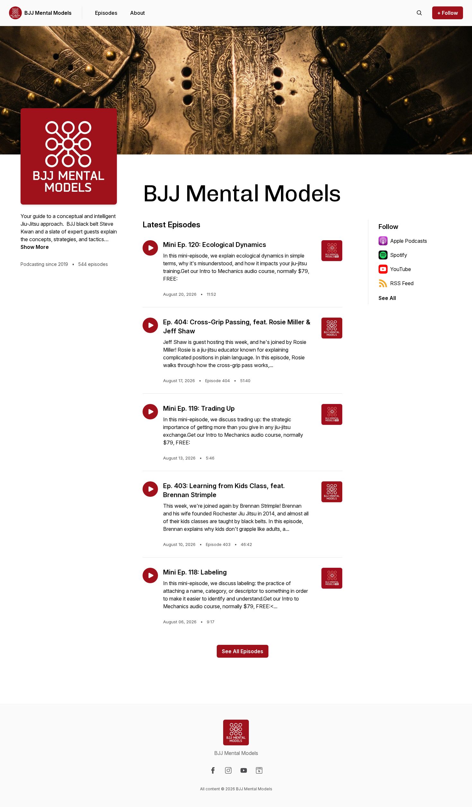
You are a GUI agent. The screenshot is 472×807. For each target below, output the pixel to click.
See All (387, 298)
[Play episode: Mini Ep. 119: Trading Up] (150, 411)
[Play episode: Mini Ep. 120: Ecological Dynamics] (150, 248)
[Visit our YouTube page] (243, 770)
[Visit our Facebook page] (213, 770)
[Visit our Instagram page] (228, 770)
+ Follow (447, 13)
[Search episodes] (419, 13)
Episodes (106, 13)
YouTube (400, 269)
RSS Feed (402, 283)
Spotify (398, 255)
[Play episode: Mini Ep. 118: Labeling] (150, 575)
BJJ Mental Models (48, 13)
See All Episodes (242, 651)
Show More (35, 247)
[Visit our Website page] (259, 770)
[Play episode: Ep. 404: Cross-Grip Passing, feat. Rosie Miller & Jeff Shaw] (150, 325)
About (137, 13)
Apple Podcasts (408, 241)
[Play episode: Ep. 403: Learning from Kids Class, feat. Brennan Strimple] (150, 489)
